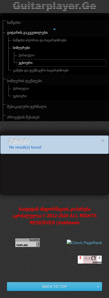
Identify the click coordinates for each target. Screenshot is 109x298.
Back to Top (54, 286)
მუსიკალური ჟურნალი (27, 106)
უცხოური (25, 63)
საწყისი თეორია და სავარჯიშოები (40, 40)
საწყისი (14, 22)
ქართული (26, 55)
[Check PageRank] (84, 242)
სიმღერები (21, 48)
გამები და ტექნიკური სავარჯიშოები (41, 70)
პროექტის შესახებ (23, 117)
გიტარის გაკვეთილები (27, 32)
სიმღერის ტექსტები (24, 81)
